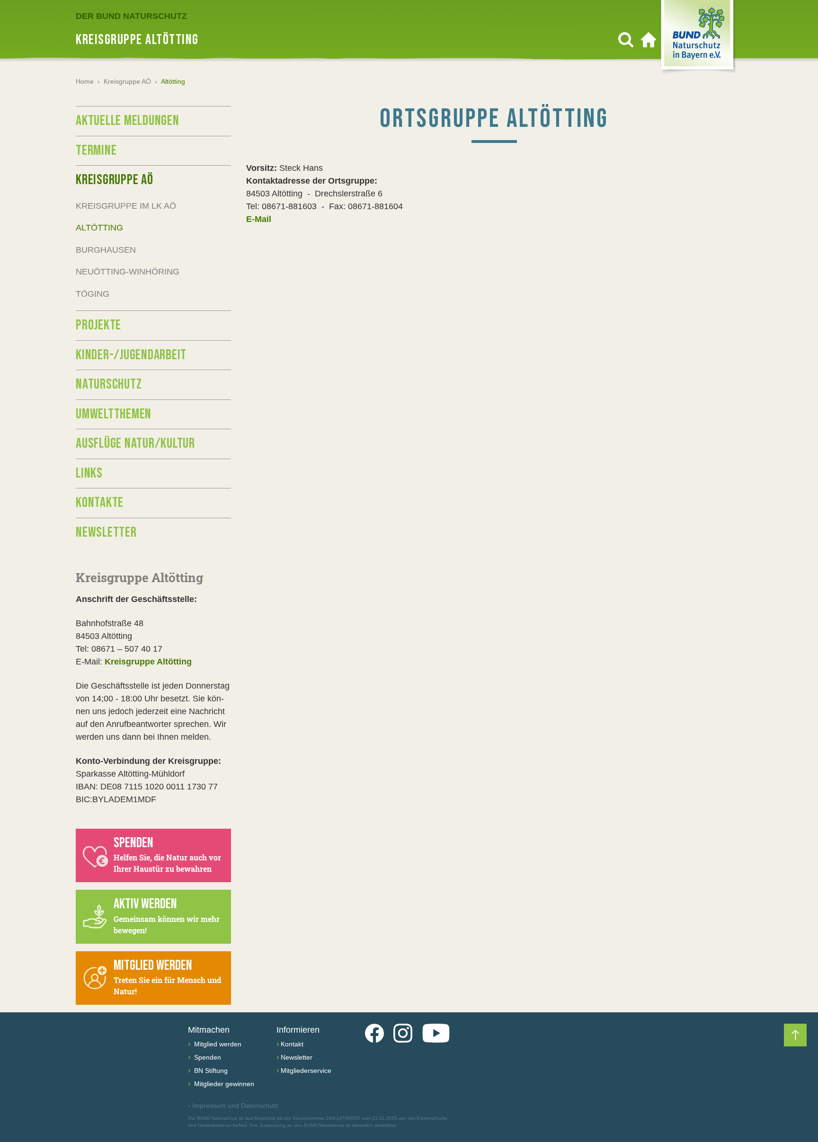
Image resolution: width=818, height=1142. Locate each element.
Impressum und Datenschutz (233, 1105)
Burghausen (106, 250)
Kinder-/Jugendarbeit (131, 354)
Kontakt (292, 1044)
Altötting (99, 227)
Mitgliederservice (306, 1070)
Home (85, 81)
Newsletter (106, 532)
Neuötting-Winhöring (127, 271)
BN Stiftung (210, 1070)
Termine (96, 150)
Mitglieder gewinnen (223, 1084)
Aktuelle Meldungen (127, 120)
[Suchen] (625, 39)
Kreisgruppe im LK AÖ (126, 206)
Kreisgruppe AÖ (127, 81)
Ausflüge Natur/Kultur (135, 443)
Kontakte (100, 502)
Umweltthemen (113, 414)
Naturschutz (109, 384)
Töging (92, 294)
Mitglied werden (216, 1044)
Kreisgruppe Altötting (148, 661)
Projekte (98, 325)
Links (89, 473)
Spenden (206, 1057)
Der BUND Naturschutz (131, 16)
